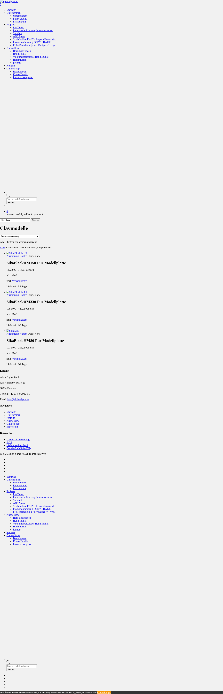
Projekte (11, 417)
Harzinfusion (19, 526)
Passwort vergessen (23, 544)
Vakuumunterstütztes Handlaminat (30, 523)
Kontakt (11, 532)
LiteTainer (18, 494)
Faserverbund (20, 485)
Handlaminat (19, 520)
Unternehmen (14, 414)
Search (35, 220)
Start (2, 247)
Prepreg (17, 529)
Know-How (13, 420)
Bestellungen (19, 538)
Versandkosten (19, 281)
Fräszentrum (19, 488)
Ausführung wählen (17, 256)
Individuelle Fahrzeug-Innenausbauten (33, 497)
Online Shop (13, 423)
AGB (9, 442)
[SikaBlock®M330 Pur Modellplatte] (17, 292)
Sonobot (17, 500)
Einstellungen (104, 692)
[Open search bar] (8, 196)
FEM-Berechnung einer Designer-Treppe (34, 511)
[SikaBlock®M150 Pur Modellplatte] (17, 253)
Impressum (12, 426)
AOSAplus (19, 503)
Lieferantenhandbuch (17, 445)
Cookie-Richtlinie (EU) (19, 448)
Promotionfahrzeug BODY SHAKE (32, 509)
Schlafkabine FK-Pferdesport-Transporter (34, 506)
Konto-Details (20, 541)
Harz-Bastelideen (22, 517)
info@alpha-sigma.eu (18, 399)
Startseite (11, 412)
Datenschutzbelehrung (18, 439)
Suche (11, 202)
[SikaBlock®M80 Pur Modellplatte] (13, 330)
